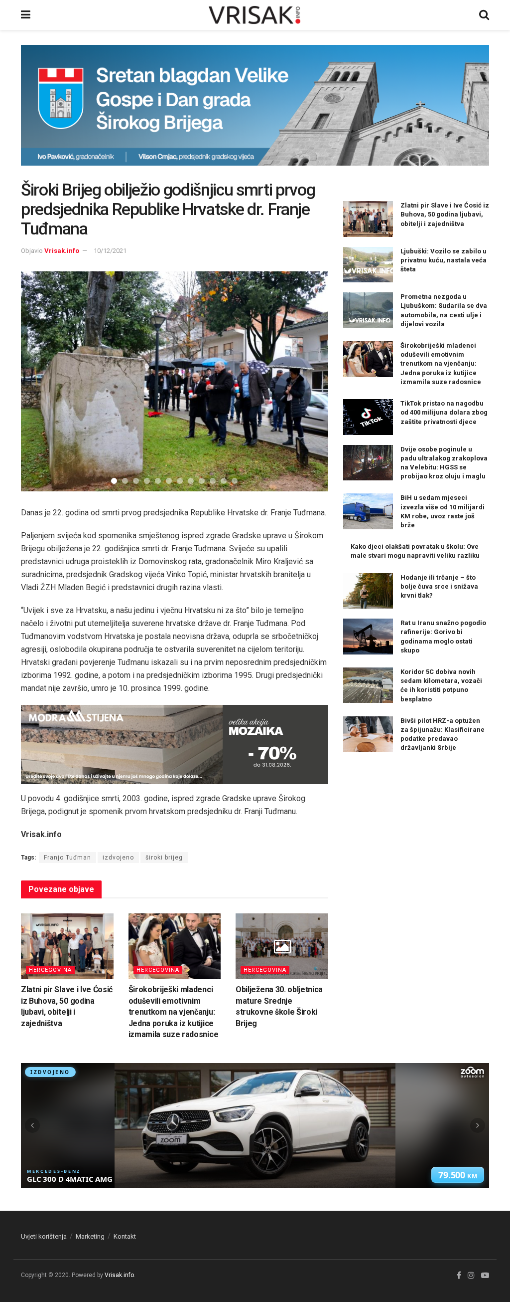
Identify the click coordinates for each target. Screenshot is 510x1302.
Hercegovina (50, 970)
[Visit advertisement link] (255, 113)
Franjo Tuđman (67, 857)
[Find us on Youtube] (485, 1276)
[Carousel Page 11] (224, 481)
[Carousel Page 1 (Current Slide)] (114, 481)
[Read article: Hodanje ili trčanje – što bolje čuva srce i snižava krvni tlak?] (368, 591)
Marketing (90, 1236)
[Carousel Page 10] (213, 481)
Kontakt (125, 1236)
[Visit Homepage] (255, 15)
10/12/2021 (110, 250)
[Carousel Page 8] (191, 481)
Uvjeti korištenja (44, 1236)
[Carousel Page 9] (202, 481)
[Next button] (308, 381)
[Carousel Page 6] (169, 481)
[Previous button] (41, 381)
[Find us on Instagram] (471, 1276)
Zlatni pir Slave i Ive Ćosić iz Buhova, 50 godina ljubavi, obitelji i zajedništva (444, 214)
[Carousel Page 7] (180, 481)
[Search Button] (484, 15)
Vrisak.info (61, 250)
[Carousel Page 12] (235, 481)
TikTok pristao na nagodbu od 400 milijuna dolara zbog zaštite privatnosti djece (444, 412)
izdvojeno (118, 857)
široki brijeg (164, 857)
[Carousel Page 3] (136, 481)
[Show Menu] (25, 15)
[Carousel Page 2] (125, 481)
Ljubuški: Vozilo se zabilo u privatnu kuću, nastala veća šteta (443, 260)
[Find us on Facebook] (459, 1276)
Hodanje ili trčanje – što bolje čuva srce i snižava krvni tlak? (439, 586)
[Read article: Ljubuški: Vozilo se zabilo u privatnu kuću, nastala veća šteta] (368, 265)
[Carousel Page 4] (147, 481)
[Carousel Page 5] (158, 481)
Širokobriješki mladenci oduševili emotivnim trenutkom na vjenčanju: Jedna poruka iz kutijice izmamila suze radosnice (173, 1012)
